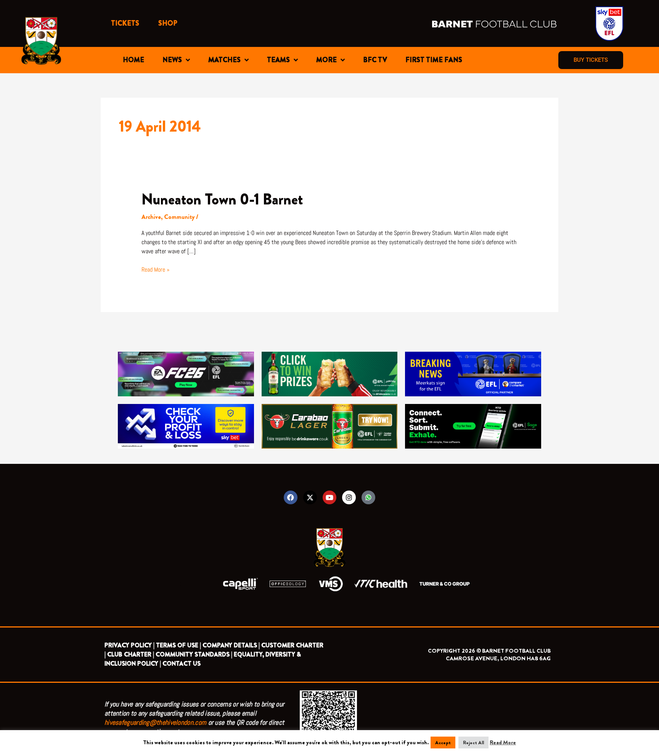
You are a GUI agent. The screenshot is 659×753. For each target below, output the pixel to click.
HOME (133, 60)
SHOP (167, 23)
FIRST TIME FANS (433, 60)
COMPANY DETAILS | (231, 645)
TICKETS (125, 23)
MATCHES (224, 60)
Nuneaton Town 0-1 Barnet (222, 199)
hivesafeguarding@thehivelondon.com (155, 722)
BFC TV (375, 60)
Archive (151, 216)
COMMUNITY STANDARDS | (194, 654)
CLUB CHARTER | (130, 654)
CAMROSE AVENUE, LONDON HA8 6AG (498, 658)
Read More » (155, 269)
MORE (326, 60)
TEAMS (278, 60)
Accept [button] (443, 742)
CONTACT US (181, 663)
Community (179, 216)
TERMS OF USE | (178, 645)
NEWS (172, 60)
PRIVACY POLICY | (129, 645)
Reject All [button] (473, 742)
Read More (503, 742)
